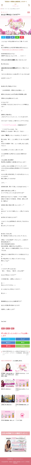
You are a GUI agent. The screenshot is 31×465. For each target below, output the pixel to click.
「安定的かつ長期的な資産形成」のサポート (17, 461)
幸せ (3, 328)
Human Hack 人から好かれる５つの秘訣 (12, 49)
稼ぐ (13, 328)
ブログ (8, 328)
